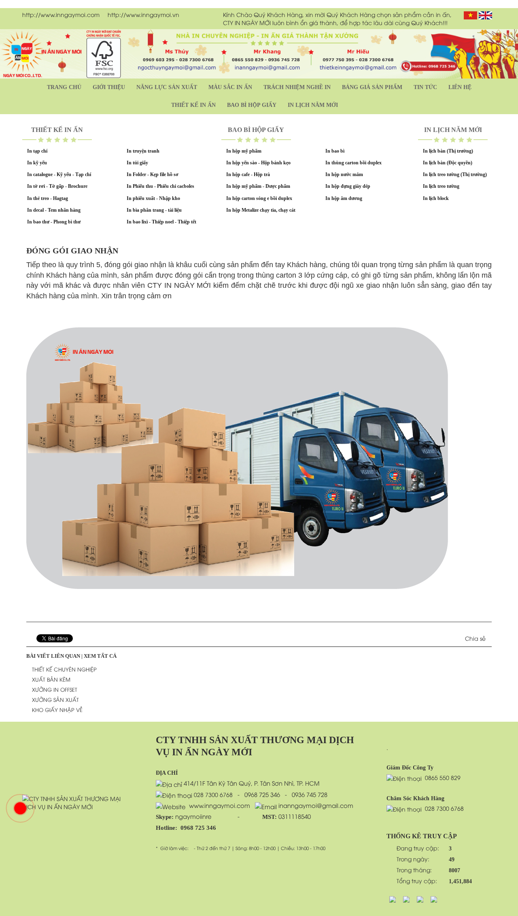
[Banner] (259, 53)
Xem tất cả (100, 656)
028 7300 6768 (213, 794)
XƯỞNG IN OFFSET (54, 689)
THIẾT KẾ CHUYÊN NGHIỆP (64, 669)
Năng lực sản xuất (166, 87)
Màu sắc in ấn (230, 87)
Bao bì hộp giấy (251, 105)
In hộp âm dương (343, 198)
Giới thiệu (109, 87)
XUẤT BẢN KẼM (51, 679)
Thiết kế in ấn (193, 105)
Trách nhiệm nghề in (297, 87)
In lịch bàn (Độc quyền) (447, 163)
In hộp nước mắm (344, 174)
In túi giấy (137, 163)
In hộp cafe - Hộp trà (248, 174)
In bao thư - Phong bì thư (54, 222)
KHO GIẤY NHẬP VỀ (57, 709)
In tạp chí (37, 151)
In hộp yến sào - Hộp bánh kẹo (258, 163)
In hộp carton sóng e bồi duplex (259, 198)
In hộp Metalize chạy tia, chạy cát (260, 210)
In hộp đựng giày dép (347, 186)
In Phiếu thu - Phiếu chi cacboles (160, 186)
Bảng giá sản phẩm (372, 87)
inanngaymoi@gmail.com (315, 805)
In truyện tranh (143, 151)
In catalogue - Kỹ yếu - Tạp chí (59, 174)
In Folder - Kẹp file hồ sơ (152, 174)
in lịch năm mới (313, 105)
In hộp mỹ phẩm (243, 151)
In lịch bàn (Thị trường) (448, 151)
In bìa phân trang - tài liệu (154, 210)
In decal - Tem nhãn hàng (54, 210)
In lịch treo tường (441, 186)
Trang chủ (64, 87)
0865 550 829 (443, 777)
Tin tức (425, 87)
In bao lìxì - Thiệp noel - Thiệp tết (161, 222)
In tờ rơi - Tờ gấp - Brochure (57, 186)
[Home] (77, 801)
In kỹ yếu (37, 163)
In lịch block (436, 198)
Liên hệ (459, 87)
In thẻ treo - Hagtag (47, 198)
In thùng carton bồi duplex (353, 163)
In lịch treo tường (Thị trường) (455, 174)
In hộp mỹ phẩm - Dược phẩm (258, 186)
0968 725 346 (262, 794)
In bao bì (334, 151)
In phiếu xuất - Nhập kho (153, 198)
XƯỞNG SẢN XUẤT (55, 699)
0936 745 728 (309, 794)
